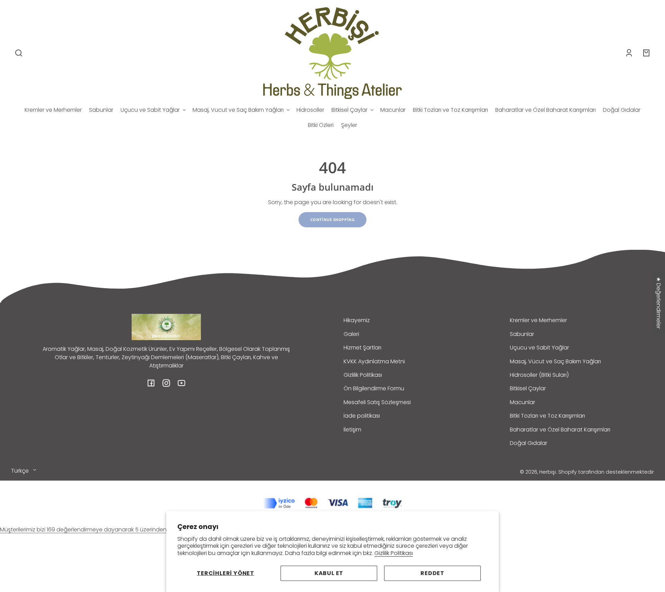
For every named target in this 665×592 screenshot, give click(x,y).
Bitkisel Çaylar (528, 388)
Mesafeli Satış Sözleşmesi (377, 402)
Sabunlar (522, 334)
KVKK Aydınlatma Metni (374, 361)
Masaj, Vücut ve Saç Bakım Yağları (555, 361)
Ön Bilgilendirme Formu (374, 388)
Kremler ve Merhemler (538, 320)
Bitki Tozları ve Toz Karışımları (547, 416)
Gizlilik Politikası (393, 553)
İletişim (352, 430)
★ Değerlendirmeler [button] (659, 303)
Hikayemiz (357, 320)
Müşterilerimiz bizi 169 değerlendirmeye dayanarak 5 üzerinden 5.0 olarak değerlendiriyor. (118, 530)
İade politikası (362, 416)
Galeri (351, 334)
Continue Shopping (332, 219)
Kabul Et (328, 573)
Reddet (432, 573)
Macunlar (522, 402)
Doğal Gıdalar (528, 443)
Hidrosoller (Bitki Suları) (539, 375)
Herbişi (547, 471)
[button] (18, 53)
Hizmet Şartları (362, 348)
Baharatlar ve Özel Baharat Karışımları (560, 430)
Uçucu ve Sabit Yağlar (539, 348)
